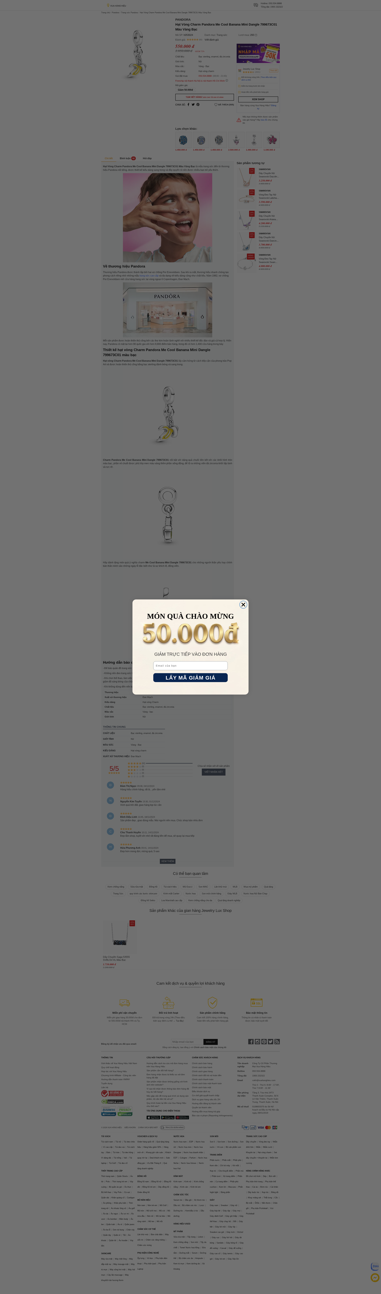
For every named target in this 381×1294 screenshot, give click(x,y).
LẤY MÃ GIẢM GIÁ (191, 678)
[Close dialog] (243, 604)
